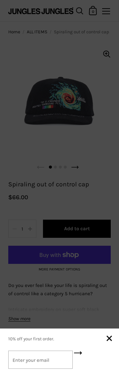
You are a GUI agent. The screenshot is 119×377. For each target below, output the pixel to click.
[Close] (109, 339)
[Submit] (78, 355)
